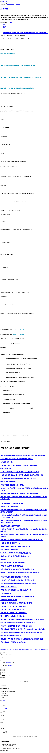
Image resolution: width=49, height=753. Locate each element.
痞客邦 (7, 662)
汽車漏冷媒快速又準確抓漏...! (9, 506)
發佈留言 (2, 677)
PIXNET (15, 736)
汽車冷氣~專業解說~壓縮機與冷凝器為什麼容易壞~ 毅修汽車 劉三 (21, 632)
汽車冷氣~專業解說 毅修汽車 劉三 (11, 636)
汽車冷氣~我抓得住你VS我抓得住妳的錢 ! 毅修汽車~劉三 (18, 583)
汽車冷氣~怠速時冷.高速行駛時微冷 (11, 566)
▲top (1, 667)
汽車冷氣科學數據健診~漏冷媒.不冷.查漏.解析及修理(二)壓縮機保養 (21, 475)
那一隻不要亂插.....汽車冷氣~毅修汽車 (12, 616)
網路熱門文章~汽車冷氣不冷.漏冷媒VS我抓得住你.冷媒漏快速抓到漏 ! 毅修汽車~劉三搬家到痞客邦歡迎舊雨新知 (24, 649)
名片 (4, 27)
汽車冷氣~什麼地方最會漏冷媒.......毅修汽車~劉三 (16, 626)
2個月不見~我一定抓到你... (8, 587)
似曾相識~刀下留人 (6, 468)
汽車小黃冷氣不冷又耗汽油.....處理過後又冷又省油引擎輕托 (19, 493)
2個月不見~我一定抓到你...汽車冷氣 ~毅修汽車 (15, 546)
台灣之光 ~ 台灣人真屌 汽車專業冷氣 (12, 609)
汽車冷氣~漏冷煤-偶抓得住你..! (10, 543)
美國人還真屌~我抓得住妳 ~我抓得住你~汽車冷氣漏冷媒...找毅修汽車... (25, 33)
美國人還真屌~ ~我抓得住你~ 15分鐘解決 (13, 642)
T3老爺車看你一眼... (6, 462)
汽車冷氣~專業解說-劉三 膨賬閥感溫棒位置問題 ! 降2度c (18, 622)
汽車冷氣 (10, 665)
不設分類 (10, 22)
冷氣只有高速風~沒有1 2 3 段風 (10, 526)
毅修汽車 (4, 9)
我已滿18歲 (3, 750)
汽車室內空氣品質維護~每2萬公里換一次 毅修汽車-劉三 (18, 580)
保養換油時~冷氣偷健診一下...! (10, 481)
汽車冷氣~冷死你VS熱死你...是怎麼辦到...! (13, 606)
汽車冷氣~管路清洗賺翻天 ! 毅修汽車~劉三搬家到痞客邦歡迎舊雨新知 (22, 455)
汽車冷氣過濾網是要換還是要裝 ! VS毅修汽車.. (15, 577)
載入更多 (2, 670)
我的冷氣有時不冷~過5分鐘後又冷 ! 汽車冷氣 (14, 556)
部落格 (4, 26)
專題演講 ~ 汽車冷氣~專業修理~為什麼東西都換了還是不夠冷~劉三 (21, 639)
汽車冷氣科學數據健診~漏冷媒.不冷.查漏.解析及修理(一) (18, 478)
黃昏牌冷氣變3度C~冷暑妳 (8, 600)
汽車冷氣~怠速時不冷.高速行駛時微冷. (12, 563)
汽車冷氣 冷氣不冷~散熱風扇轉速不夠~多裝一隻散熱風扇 (18, 465)
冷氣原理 (3, 559)
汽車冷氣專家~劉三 (6, 593)
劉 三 (1, 655)
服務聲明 (35, 736)
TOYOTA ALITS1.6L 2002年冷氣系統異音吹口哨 (15, 553)
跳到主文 (2, 12)
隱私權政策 (31, 736)
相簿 (4, 24)
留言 (10, 662)
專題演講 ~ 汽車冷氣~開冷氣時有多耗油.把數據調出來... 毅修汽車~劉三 (22, 619)
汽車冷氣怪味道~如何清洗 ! (9, 549)
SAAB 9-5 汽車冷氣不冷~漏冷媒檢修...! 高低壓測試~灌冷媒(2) (19, 472)
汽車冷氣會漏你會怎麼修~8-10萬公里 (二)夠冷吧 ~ (16, 590)
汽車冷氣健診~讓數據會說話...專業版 (12, 485)
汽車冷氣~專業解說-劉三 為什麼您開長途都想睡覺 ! (16, 603)
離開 (7, 750)
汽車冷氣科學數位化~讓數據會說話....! (12, 503)
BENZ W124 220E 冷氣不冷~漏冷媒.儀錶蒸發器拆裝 (16, 459)
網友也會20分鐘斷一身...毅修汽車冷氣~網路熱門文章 (17, 569)
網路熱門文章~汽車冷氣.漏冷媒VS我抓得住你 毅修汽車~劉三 (19, 572)
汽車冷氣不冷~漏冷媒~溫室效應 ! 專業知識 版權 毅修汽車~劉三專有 (21, 540)
